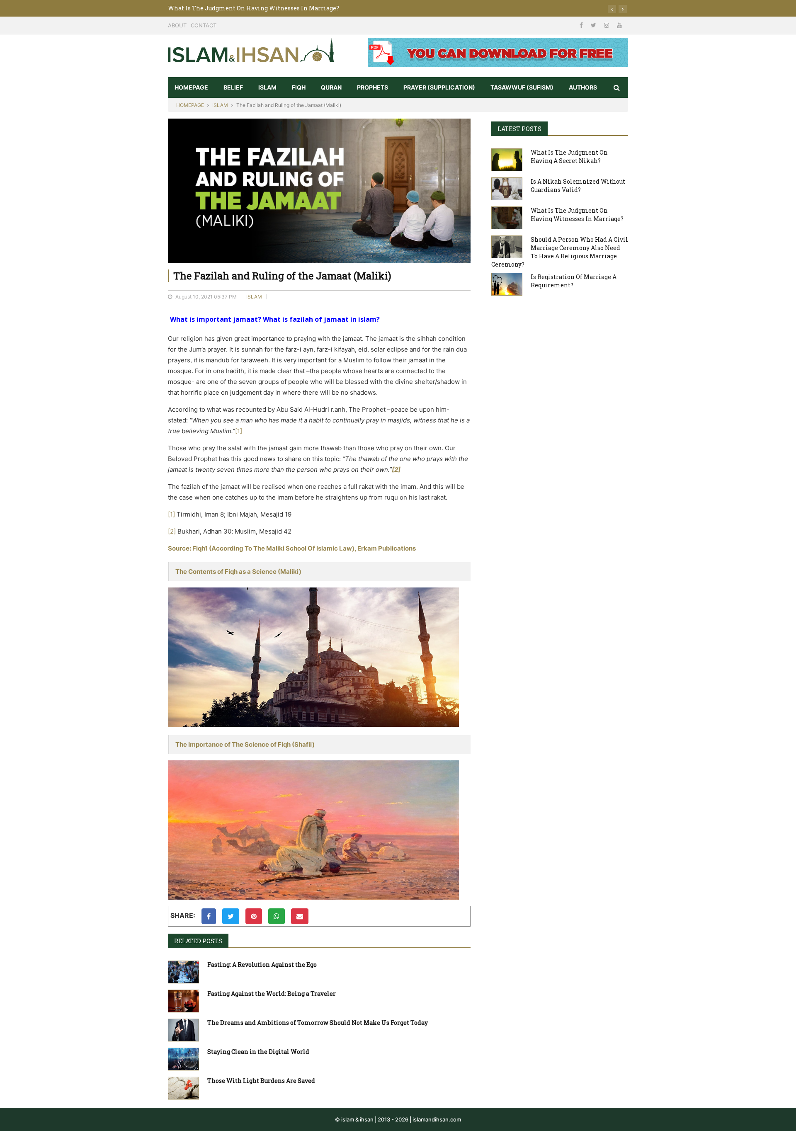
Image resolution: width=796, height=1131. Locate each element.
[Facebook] (582, 25)
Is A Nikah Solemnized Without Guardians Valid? (578, 185)
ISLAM (267, 87)
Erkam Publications (386, 548)
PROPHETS (372, 87)
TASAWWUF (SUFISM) (521, 87)
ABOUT (177, 25)
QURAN (331, 87)
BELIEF (233, 87)
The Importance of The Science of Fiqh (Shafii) (245, 744)
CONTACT (203, 25)
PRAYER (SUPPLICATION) (439, 87)
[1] (238, 431)
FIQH (299, 87)
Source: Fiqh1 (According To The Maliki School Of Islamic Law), (262, 548)
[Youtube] (619, 25)
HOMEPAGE (191, 87)
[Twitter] (594, 25)
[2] (172, 531)
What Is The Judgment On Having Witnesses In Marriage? (253, 8)
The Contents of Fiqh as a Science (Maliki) (238, 571)
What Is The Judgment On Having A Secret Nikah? (569, 156)
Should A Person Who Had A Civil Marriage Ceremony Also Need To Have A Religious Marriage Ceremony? (559, 251)
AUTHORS (583, 87)
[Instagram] (607, 25)
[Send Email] (299, 916)
